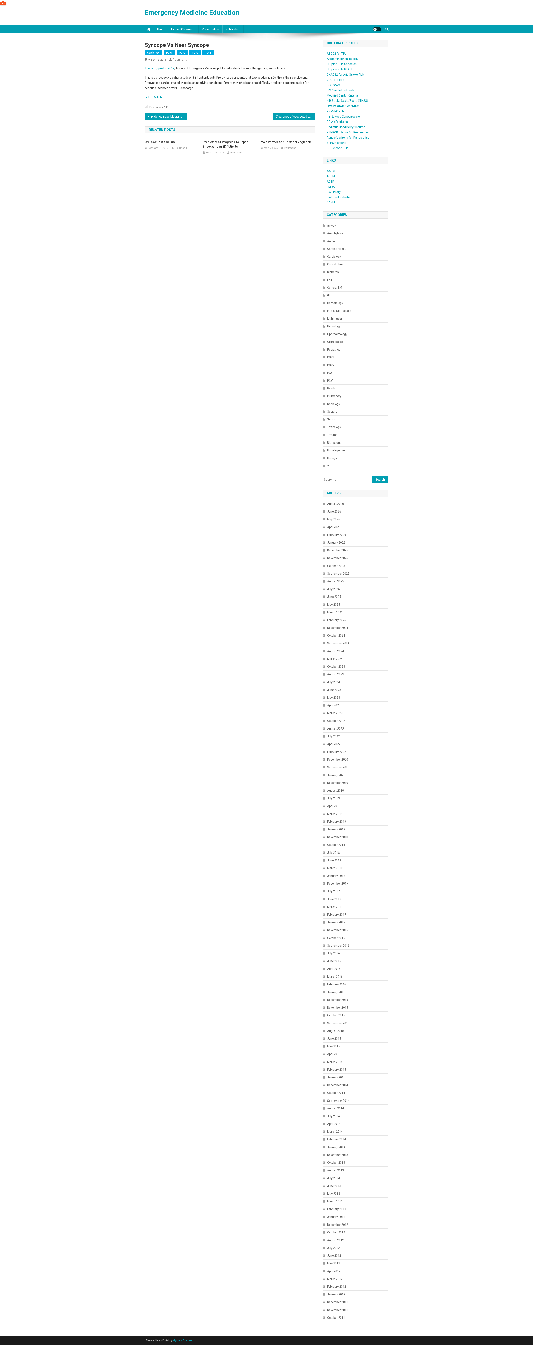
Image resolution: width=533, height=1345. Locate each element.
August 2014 (335, 1108)
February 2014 (336, 1139)
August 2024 (335, 651)
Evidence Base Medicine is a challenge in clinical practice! (169, 116)
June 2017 (334, 899)
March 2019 (335, 814)
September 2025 (338, 573)
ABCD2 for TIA (336, 53)
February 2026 (336, 534)
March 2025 (335, 612)
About (160, 29)
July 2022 (333, 736)
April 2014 (333, 1124)
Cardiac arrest (336, 249)
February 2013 (336, 1209)
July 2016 (333, 953)
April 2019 (333, 806)
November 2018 (337, 837)
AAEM (331, 171)
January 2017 (336, 922)
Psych (331, 388)
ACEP (330, 181)
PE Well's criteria (337, 121)
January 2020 (336, 775)
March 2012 (335, 1279)
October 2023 (336, 666)
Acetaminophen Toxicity (343, 58)
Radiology (333, 404)
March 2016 (335, 976)
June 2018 (334, 860)
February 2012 (336, 1286)
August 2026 (335, 503)
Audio (331, 241)
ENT (330, 280)
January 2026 (336, 542)
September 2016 (338, 945)
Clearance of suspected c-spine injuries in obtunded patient (295, 116)
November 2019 (337, 783)
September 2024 (338, 643)
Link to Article (153, 97)
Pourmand (180, 59)
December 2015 (337, 1000)
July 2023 (333, 682)
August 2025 (335, 581)
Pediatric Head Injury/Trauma (346, 127)
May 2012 (333, 1263)
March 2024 (335, 659)
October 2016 (336, 938)
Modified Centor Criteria (342, 95)
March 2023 (335, 713)
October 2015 (336, 1015)
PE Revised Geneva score (343, 116)
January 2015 (336, 1077)
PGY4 (208, 52)
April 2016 (333, 968)
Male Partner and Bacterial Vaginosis (286, 142)
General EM (334, 287)
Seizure (332, 411)
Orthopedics (335, 341)
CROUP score (335, 79)
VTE (330, 466)
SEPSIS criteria (336, 142)
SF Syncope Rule (338, 148)
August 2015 (335, 1031)
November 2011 (337, 1310)
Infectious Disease (339, 310)
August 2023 (335, 674)
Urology (332, 458)
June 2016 (334, 961)
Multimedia (334, 318)
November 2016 (337, 930)
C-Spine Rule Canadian (342, 64)
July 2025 (333, 589)
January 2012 (336, 1294)
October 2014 (336, 1092)
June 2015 (334, 1038)
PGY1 (169, 52)
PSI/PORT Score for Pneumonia (348, 132)
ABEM (331, 176)
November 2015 (337, 1007)
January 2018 (336, 875)
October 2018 (336, 844)
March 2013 (335, 1201)
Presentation (210, 29)
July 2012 (333, 1248)
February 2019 (336, 821)
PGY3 (195, 52)
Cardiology (153, 52)
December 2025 (337, 550)
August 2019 (335, 790)
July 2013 (333, 1178)
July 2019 (333, 798)
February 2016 (336, 984)
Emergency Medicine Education (192, 12)
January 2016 (336, 992)
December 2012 (337, 1224)
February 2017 (336, 914)
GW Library (334, 192)
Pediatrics (333, 349)
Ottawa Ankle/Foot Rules (343, 106)
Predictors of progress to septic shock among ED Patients (225, 144)
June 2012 (334, 1255)
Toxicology (334, 427)
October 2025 (336, 566)
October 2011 (336, 1317)
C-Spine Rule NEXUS (340, 69)
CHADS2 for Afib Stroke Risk (345, 74)
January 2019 (336, 829)
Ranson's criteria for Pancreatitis (348, 137)
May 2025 (333, 604)
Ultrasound (334, 442)
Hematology (335, 303)
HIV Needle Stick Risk (340, 90)
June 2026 (334, 511)
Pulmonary (334, 396)
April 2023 (333, 705)
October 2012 (336, 1232)
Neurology (333, 326)
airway (331, 225)
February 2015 (336, 1069)
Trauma (332, 434)
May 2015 (333, 1046)
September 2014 (338, 1100)
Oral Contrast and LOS (160, 142)
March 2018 (335, 868)
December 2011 (337, 1302)
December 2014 (337, 1085)
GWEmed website (338, 197)
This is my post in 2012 (159, 68)
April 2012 (333, 1271)
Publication (233, 29)
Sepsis (331, 419)
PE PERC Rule (336, 111)
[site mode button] (377, 29)
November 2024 (337, 627)
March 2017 (335, 907)
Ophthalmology (337, 334)
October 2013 (336, 1162)
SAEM (331, 202)
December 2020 (337, 759)
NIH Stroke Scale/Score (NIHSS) (347, 100)
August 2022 (335, 728)
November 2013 (337, 1155)
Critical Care (335, 264)
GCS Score (334, 85)
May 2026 (333, 519)
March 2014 (335, 1131)
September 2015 (338, 1023)
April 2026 (333, 527)
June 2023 (334, 690)
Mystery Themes (182, 1340)
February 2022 (336, 751)
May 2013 (333, 1193)
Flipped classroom (183, 29)
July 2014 (333, 1116)
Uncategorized (336, 450)
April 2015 (333, 1054)
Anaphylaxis (335, 233)
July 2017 (333, 891)
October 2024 (336, 635)
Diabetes (333, 272)
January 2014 (336, 1147)
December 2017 (337, 883)
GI (328, 295)
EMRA (331, 186)
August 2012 (335, 1240)
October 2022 (336, 720)
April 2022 (333, 744)
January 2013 (336, 1216)
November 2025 (337, 558)
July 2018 (333, 852)
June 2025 (334, 596)
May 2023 (333, 697)
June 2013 (334, 1186)
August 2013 (335, 1170)
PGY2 (182, 52)
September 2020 (338, 767)
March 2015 (335, 1062)
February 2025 (336, 620)
